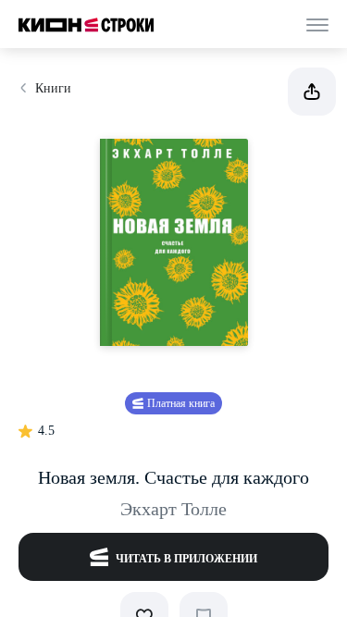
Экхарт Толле (173, 509)
